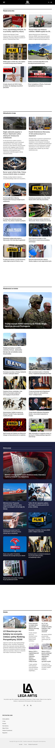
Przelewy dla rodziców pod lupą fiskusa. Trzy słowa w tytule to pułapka (14, 219)
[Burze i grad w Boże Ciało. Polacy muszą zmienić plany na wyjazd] (14, 163)
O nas (25, 744)
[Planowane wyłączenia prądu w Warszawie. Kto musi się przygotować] (14, 229)
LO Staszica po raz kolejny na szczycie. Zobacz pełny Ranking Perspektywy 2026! (14, 635)
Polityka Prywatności (7, 730)
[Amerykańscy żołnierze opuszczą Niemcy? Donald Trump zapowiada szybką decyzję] (14, 403)
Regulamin (4, 732)
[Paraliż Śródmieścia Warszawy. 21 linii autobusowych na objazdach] (40, 123)
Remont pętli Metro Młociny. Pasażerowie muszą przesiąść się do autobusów (14, 199)
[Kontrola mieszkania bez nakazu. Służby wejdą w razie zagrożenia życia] (40, 250)
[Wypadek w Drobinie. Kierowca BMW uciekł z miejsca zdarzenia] (40, 520)
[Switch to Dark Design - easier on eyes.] (49, 2)
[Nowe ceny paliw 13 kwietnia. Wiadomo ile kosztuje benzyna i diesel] (15, 544)
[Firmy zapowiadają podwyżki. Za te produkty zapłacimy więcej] (14, 20)
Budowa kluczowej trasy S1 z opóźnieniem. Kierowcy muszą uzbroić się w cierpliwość (12, 531)
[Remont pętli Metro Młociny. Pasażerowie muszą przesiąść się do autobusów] (14, 189)
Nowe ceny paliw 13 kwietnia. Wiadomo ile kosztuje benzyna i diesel (14, 554)
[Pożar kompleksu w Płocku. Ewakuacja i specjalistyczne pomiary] (40, 74)
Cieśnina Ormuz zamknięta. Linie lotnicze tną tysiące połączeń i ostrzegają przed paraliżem (12, 393)
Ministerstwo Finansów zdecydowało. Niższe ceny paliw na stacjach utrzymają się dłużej (14, 506)
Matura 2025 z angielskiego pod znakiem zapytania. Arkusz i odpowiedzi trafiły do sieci (34, 656)
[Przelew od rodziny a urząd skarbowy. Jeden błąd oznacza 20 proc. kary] (14, 250)
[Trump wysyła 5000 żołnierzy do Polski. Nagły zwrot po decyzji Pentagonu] (27, 310)
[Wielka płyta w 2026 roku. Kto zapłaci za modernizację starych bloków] (15, 52)
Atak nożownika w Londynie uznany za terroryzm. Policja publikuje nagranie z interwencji (40, 435)
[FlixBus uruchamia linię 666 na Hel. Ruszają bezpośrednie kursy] (40, 52)
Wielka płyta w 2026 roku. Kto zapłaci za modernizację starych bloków (14, 62)
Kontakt (4, 723)
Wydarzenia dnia (8, 11)
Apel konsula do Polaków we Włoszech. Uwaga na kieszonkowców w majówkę (14, 434)
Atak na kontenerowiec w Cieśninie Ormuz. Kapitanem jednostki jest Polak (40, 372)
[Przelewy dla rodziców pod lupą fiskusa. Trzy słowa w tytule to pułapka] (14, 210)
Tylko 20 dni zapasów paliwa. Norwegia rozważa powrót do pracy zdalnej (38, 505)
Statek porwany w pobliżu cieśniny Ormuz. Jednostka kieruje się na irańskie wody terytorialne (12, 351)
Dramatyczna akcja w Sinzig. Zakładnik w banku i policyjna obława (14, 372)
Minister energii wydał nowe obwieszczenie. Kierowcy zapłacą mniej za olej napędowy (25, 476)
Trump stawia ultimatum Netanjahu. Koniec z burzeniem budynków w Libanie (39, 414)
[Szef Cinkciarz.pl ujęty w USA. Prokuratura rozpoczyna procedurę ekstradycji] (40, 229)
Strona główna (5, 719)
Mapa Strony (5, 728)
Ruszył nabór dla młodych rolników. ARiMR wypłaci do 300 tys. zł (40, 31)
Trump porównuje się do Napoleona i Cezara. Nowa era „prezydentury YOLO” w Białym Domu (39, 393)
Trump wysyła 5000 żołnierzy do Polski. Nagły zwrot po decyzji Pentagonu (26, 325)
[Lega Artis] (27, 2)
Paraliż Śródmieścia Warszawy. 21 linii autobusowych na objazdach (39, 134)
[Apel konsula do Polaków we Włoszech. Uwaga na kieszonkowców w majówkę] (14, 424)
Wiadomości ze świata (10, 288)
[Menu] (4, 2)
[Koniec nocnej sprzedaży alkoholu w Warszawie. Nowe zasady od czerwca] (40, 210)
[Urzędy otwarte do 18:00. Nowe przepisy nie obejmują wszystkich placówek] (15, 74)
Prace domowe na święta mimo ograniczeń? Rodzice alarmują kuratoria (34, 627)
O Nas (3, 721)
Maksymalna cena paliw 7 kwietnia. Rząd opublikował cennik (13, 578)
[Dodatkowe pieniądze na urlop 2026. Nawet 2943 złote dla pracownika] (40, 189)
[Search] (51, 2)
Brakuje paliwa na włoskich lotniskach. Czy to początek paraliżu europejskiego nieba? (39, 555)
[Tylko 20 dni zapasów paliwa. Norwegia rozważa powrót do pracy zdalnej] (40, 492)
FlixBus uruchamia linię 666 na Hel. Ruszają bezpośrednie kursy (38, 62)
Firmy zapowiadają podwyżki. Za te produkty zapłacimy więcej (14, 30)
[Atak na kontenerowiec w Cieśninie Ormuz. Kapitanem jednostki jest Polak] (40, 363)
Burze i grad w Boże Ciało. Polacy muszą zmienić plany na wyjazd (14, 173)
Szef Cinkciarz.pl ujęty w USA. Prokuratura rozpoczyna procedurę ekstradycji (39, 240)
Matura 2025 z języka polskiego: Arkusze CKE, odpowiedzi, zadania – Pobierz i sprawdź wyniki (47, 656)
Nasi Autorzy (5, 725)
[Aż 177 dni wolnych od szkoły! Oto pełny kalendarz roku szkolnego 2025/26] (47, 618)
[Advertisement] (27, 100)
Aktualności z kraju (9, 113)
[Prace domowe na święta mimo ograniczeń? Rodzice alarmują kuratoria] (34, 618)
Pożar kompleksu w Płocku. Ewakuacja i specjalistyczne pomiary (39, 85)
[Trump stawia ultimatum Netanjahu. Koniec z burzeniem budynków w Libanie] (40, 403)
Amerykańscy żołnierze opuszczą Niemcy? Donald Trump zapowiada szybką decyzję (13, 414)
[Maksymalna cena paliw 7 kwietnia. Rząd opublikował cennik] (15, 568)
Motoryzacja (7, 448)
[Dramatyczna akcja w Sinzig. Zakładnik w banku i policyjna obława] (14, 363)
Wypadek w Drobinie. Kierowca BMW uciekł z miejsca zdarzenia (39, 530)
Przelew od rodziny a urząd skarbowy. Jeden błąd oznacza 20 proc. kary (14, 260)
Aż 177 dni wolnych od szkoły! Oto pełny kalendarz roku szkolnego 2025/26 (47, 628)
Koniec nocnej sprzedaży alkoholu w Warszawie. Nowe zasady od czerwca (40, 219)
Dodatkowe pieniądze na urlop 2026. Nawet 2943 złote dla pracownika (39, 198)
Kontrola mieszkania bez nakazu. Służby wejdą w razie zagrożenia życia (40, 260)
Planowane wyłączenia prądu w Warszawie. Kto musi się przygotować (14, 239)
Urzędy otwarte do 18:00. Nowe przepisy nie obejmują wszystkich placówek (13, 85)
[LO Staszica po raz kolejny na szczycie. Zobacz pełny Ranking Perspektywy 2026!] (14, 622)
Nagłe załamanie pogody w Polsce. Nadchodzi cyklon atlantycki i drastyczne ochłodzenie (12, 135)
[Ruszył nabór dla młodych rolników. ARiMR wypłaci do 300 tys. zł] (40, 20)
